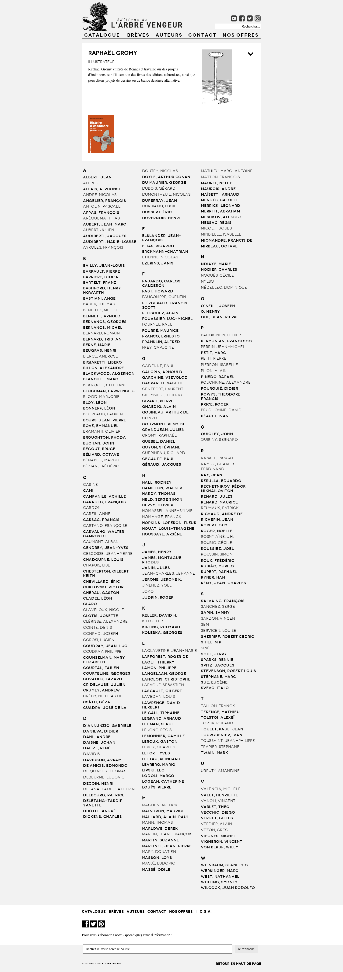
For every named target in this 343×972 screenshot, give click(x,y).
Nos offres (241, 34)
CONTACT (202, 34)
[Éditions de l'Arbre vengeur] (132, 29)
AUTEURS (169, 34)
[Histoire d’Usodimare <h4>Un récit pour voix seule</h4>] (101, 151)
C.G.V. (206, 911)
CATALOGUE (102, 34)
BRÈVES (138, 34)
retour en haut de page (238, 963)
